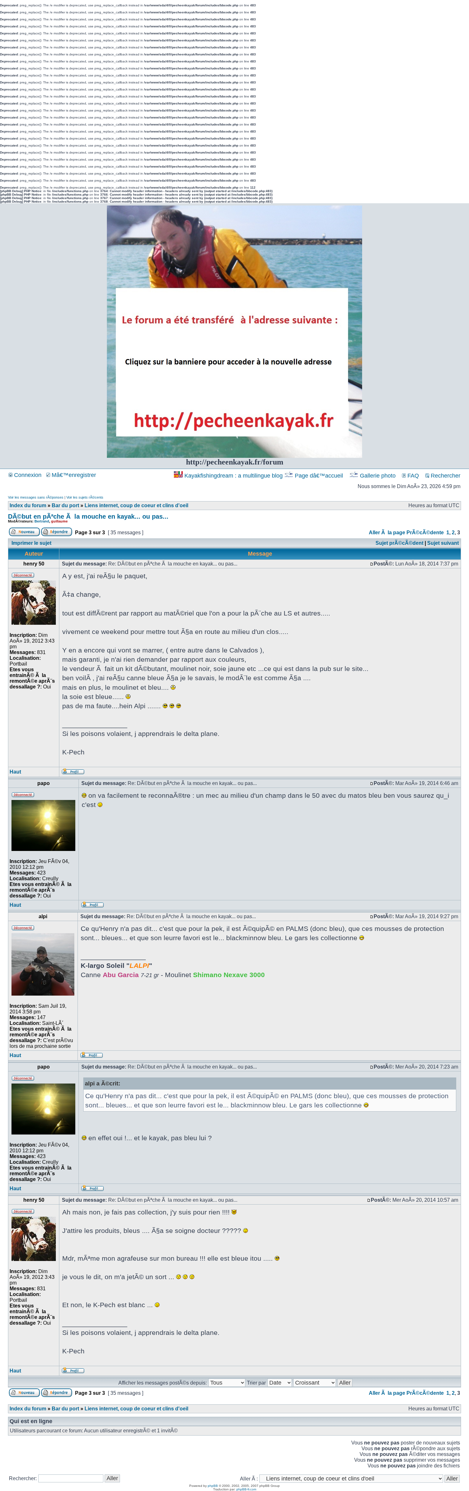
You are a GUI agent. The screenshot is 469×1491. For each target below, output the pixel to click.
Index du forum (28, 505)
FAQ (412, 475)
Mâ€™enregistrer (73, 475)
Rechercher (444, 475)
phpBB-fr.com (246, 1489)
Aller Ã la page (387, 532)
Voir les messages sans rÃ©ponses (35, 497)
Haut (15, 771)
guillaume (59, 521)
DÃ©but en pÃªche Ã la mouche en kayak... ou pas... (88, 516)
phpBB (213, 1485)
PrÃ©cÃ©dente (425, 532)
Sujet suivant (443, 543)
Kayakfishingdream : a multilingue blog (233, 475)
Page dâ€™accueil (319, 475)
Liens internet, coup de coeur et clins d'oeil (136, 505)
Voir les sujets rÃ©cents (84, 497)
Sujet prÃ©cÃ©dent (399, 543)
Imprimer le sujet (31, 543)
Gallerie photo (377, 475)
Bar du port (65, 505)
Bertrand (41, 521)
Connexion (26, 475)
